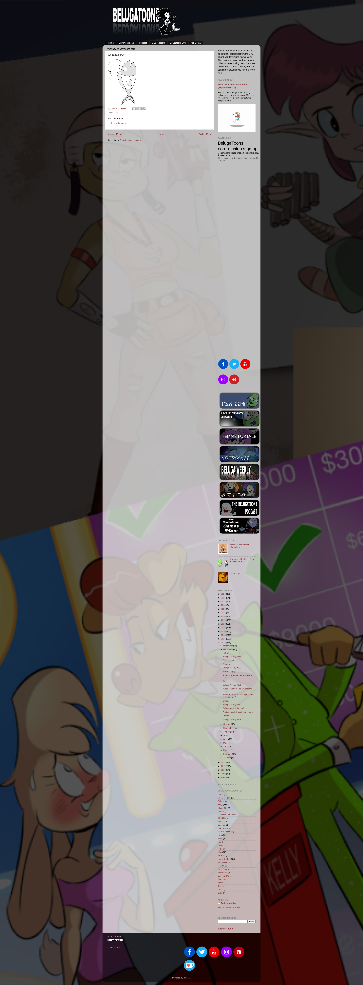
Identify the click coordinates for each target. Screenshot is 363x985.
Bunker (221, 811)
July (225, 735)
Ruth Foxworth (224, 869)
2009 (223, 774)
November (228, 650)
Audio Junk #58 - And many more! (238, 712)
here (220, 73)
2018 (223, 624)
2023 (223, 605)
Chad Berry (223, 818)
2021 (223, 613)
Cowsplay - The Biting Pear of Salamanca (242, 560)
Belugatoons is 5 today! (233, 708)
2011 (223, 766)
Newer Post (114, 134)
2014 (223, 639)
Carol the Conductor (227, 815)
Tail (224, 681)
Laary (220, 845)
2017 (223, 628)
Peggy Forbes (224, 859)
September (228, 728)
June (225, 739)
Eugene (221, 825)
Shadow (226, 664)
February (227, 754)
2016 (223, 631)
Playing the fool (230, 660)
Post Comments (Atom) (130, 140)
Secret (226, 716)
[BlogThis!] (136, 108)
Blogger (186, 978)
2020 (223, 616)
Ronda (221, 866)
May (225, 743)
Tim (219, 886)
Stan (220, 879)
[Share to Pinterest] (144, 108)
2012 (223, 762)
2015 (223, 635)
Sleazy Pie (222, 872)
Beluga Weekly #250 (232, 705)
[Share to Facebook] (141, 108)
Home (111, 43)
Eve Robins (223, 828)
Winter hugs (235, 573)
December (228, 646)
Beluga (221, 801)
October (227, 724)
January (227, 758)
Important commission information (239, 546)
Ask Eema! (196, 43)
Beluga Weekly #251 (232, 685)
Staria (220, 883)
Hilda (220, 839)
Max (220, 852)
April (225, 747)
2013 (223, 642)
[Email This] (133, 108)
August (226, 732)
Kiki (219, 842)
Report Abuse (225, 929)
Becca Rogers (224, 798)
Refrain (226, 653)
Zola (220, 893)
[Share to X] (138, 108)
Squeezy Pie (223, 876)
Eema (220, 821)
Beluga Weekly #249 (232, 719)
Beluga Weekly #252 (232, 668)
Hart (220, 835)
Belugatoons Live (178, 43)
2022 (223, 609)
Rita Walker (223, 862)
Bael (220, 794)
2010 (223, 770)
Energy (226, 701)
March (226, 750)
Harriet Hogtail (224, 832)
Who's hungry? (229, 671)
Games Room (158, 43)
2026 (223, 594)
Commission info (126, 43)
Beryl (220, 805)
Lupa (220, 849)
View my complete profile (229, 907)
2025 (223, 598)
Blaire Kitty (222, 808)
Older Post (205, 134)
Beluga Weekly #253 (232, 657)
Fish (117, 113)
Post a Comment (118, 123)
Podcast (143, 43)
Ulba (220, 889)
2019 (223, 620)
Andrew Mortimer (229, 903)
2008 (223, 777)
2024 (223, 601)
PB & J (221, 856)
